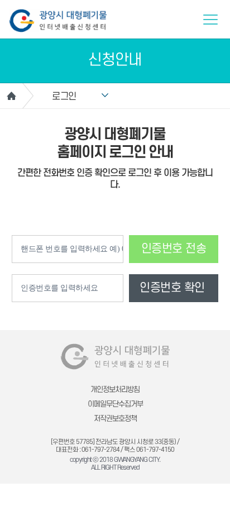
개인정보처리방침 (115, 389)
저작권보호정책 (115, 418)
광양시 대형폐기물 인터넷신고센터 (58, 20)
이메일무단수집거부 (115, 404)
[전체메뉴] (210, 19)
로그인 (64, 97)
